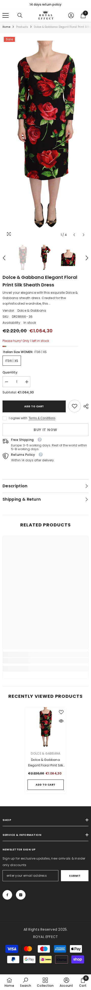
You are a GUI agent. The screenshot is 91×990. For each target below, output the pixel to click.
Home (6, 27)
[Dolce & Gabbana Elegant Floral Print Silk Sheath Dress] (45, 727)
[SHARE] (84, 406)
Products (22, 27)
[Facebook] (7, 895)
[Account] (71, 15)
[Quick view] (61, 721)
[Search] (20, 15)
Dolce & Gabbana (31, 310)
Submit (74, 876)
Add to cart (34, 406)
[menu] (6, 15)
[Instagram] (21, 895)
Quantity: (10, 372)
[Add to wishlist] (61, 712)
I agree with (18, 418)
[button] (74, 234)
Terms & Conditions (42, 418)
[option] (45, 4)
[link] (74, 406)
